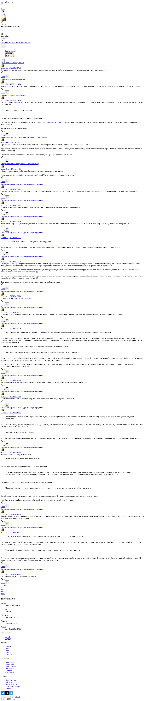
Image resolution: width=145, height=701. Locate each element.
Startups (8, 688)
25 (4, 591)
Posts (14, 43)
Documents (9, 668)
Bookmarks (10, 51)
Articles (9, 43)
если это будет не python (23, 298)
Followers (9, 53)
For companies (10, 666)
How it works (10, 662)
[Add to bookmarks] (7, 76)
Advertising (9, 682)
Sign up (8, 639)
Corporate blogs (11, 680)
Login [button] (3, 14)
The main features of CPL (52, 122)
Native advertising (11, 684)
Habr (13, 699)
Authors (8, 652)
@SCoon (16, 26)
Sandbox (8, 655)
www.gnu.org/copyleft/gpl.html (40, 242)
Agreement (9, 670)
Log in (7, 637)
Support (17, 697)
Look (3, 77)
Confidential (9, 672)
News (18, 43)
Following (10, 56)
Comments (25, 43)
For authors (9, 664)
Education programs (12, 686)
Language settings (8, 697)
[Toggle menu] (2, 2)
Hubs (7, 650)
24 (2, 591)
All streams (9, 2)
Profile (3, 43)
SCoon (3, 68)
